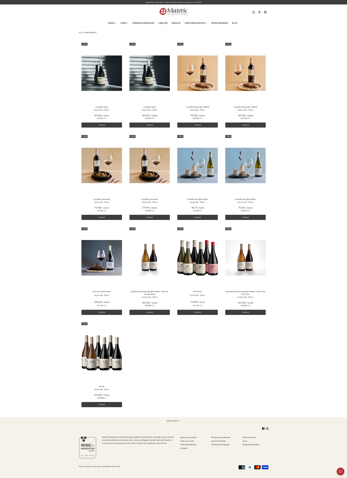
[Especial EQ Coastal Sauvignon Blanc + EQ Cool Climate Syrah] (149, 257)
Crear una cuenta (187, 441)
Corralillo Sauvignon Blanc (197, 199)
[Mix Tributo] (197, 257)
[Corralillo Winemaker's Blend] (197, 73)
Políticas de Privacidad (220, 444)
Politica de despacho (188, 444)
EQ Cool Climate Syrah (102, 291)
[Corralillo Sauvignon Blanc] (197, 165)
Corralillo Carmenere (101, 199)
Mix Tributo (197, 291)
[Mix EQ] (101, 352)
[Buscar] (253, 12)
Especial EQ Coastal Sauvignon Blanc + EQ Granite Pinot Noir (245, 292)
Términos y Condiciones (220, 437)
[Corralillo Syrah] (101, 73)
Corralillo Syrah (101, 107)
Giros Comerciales (218, 441)
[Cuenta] (259, 12)
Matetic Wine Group (113, 466)
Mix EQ (101, 386)
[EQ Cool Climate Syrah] (101, 257)
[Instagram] (267, 428)
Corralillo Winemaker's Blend (197, 107)
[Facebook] (263, 428)
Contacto (184, 448)
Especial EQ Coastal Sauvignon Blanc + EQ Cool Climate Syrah (149, 292)
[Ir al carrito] (265, 12)
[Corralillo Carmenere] (101, 165)
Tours (245, 441)
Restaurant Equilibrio (251, 444)
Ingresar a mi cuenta (188, 437)
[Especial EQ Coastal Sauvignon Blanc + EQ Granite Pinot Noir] (245, 257)
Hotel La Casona (249, 437)
